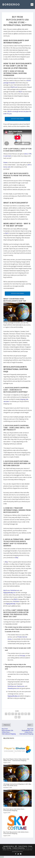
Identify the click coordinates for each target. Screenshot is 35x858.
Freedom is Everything (18, 848)
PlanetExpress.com (13, 688)
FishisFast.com (12, 686)
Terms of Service (22, 846)
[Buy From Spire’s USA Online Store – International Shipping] (17, 798)
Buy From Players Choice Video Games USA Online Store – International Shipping (16, 759)
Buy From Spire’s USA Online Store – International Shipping (14, 809)
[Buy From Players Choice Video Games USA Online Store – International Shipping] (17, 749)
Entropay (22, 655)
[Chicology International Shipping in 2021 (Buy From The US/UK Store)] (17, 773)
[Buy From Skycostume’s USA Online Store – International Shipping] (17, 822)
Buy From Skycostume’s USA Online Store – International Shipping (16, 832)
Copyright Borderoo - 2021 (10, 846)
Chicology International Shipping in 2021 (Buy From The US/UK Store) (17, 784)
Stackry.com (20, 686)
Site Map (9, 848)
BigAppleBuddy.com (14, 696)
